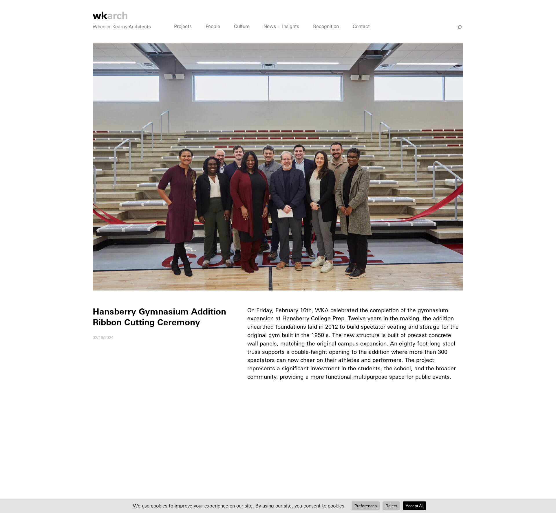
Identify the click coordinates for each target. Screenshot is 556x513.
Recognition (326, 26)
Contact (361, 26)
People (213, 26)
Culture (242, 26)
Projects (183, 26)
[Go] (459, 27)
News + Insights (281, 26)
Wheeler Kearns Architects (122, 27)
